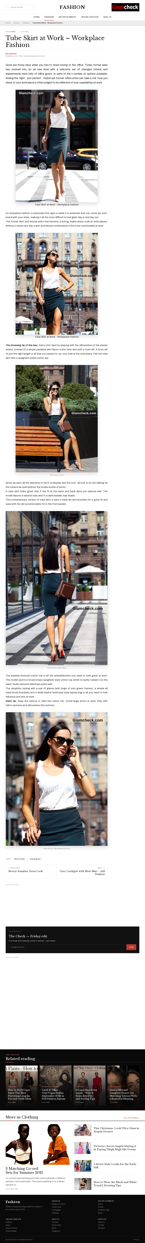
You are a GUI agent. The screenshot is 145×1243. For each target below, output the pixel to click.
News (100, 1204)
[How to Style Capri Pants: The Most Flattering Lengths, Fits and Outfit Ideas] (22, 1086)
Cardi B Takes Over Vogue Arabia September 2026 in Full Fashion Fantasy (54, 1094)
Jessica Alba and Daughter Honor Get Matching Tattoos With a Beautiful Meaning (123, 1094)
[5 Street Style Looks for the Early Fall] (82, 1166)
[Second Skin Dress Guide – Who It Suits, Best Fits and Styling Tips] (89, 1086)
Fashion (72, 7)
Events (100, 1207)
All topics (101, 1228)
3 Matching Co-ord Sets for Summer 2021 (25, 1171)
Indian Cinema (11, 1228)
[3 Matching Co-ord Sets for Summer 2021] (38, 1144)
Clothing (26, 23)
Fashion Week (11, 1231)
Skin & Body (115, 1086)
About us (101, 1222)
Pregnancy (56, 1231)
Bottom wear (19, 859)
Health (107, 17)
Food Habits (56, 1225)
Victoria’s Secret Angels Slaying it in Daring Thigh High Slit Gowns (115, 1148)
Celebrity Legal (103, 1210)
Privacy (136, 1239)
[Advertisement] (72, 904)
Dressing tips (35, 859)
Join (131, 947)
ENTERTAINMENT (67, 17)
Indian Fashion (90, 17)
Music (100, 1213)
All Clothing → (131, 1118)
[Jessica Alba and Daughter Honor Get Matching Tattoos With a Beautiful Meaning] (123, 1086)
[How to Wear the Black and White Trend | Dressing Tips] (82, 1184)
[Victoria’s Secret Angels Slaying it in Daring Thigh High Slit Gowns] (82, 1148)
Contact (101, 1225)
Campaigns (56, 1210)
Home (37, 17)
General (55, 1222)
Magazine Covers (50, 1086)
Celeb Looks (56, 1207)
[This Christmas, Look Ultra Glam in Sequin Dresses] (82, 1130)
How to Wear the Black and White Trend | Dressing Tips (115, 1184)
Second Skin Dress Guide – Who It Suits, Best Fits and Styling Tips (86, 1094)
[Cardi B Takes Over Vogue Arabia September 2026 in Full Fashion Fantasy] (56, 1086)
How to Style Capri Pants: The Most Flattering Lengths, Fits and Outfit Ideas (19, 1094)
